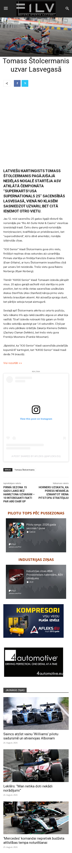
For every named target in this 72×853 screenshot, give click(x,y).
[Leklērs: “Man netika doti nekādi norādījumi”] (36, 765)
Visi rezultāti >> (12, 363)
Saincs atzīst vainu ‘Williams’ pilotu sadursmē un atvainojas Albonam (30, 736)
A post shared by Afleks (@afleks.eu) (36, 456)
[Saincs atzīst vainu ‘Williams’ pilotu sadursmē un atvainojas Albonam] (36, 713)
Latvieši (14, 22)
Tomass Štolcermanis (24, 469)
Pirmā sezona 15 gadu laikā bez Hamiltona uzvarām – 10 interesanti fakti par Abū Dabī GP (19, 494)
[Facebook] (17, 83)
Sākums (5, 22)
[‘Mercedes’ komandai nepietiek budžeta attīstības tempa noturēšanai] (36, 817)
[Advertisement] (36, 128)
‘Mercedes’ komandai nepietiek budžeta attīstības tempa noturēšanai (33, 840)
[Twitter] (25, 83)
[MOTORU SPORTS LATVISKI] (36, 8)
